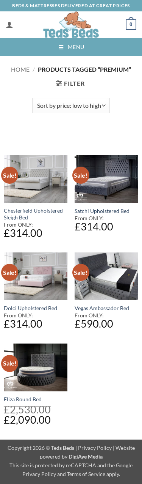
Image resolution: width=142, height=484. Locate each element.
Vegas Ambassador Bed (102, 308)
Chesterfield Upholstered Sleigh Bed (33, 214)
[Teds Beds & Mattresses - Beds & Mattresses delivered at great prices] (71, 24)
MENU (76, 47)
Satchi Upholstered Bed (102, 211)
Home (20, 69)
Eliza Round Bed (23, 399)
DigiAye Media (86, 456)
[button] (131, 24)
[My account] (9, 24)
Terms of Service (86, 474)
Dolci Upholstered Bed (30, 308)
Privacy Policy (95, 448)
